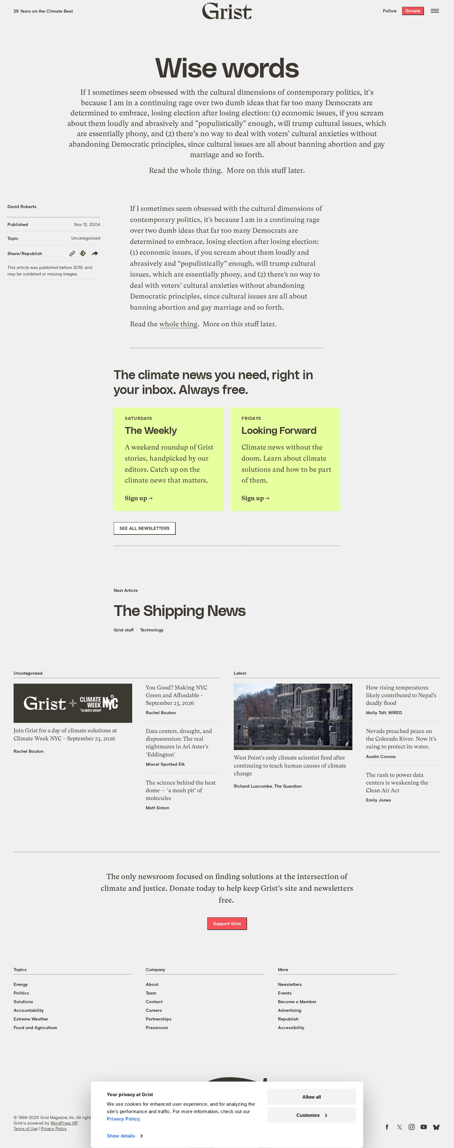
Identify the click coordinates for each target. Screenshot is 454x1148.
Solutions (23, 1001)
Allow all (311, 1097)
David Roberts (21, 206)
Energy (21, 984)
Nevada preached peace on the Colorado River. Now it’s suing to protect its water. (401, 739)
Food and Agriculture (35, 1027)
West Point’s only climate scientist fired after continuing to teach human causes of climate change (290, 765)
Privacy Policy (54, 1128)
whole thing (200, 170)
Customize (308, 1114)
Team (151, 992)
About (152, 984)
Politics (21, 992)
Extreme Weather (31, 1018)
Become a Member (297, 1001)
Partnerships (158, 1018)
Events (285, 992)
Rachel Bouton (29, 751)
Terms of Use (25, 1128)
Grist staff (124, 629)
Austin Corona (381, 756)
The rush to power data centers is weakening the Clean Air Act (397, 783)
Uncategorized (85, 238)
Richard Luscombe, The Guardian (268, 786)
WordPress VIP (64, 1123)
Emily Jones (378, 799)
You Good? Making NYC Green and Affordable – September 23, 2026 (176, 695)
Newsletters (290, 984)
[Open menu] (434, 10)
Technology (152, 629)
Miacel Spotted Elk (165, 764)
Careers (154, 1010)
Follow (390, 10)
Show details (121, 1135)
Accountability (29, 1010)
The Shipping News (180, 610)
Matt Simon (157, 807)
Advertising (289, 1010)
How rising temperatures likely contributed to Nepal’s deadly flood (401, 695)
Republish (288, 1018)
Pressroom (157, 1027)
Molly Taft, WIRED (384, 712)
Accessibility (291, 1027)
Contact (154, 1001)
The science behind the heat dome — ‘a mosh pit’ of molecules (181, 790)
